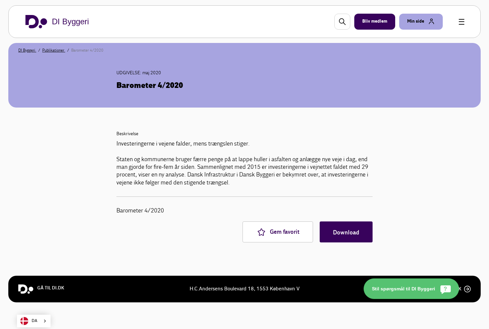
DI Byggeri (27, 50)
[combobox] (34, 321)
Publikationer (53, 50)
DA (34, 320)
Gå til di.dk (50, 288)
